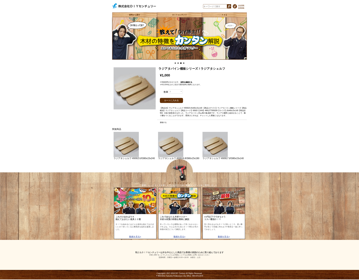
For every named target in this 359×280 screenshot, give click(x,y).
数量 (166, 92)
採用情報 (241, 8)
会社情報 (241, 5)
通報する (163, 122)
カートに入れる (171, 100)
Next (243, 38)
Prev (116, 38)
